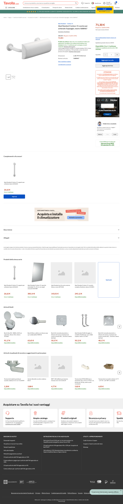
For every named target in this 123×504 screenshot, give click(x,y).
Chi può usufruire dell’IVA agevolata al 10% (16, 457)
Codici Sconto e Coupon (90, 440)
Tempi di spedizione (9, 447)
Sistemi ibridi (68, 7)
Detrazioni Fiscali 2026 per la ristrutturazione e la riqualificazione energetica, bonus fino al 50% (58, 441)
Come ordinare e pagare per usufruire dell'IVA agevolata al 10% (21, 461)
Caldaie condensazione (81, 7)
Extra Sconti (108, 7)
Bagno (10, 17)
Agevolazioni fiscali (96, 7)
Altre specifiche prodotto (64, 61)
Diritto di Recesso (72, 493)
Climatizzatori (46, 7)
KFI (64, 501)
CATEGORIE (11, 7)
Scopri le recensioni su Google (67, 11)
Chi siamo (37, 493)
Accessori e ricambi (33, 17)
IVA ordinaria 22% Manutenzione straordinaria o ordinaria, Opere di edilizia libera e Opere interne (60, 451)
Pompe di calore (57, 7)
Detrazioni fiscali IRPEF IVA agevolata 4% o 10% (107, 144)
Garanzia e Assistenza (64, 31)
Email (115, 134)
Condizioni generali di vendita (58, 493)
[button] (119, 326)
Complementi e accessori (64, 64)
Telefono (100, 134)
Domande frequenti (9, 440)
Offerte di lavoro (46, 493)
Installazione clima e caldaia (30, 7)
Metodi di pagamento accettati (13, 454)
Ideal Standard (62, 23)
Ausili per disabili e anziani (20, 17)
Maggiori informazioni (69, 46)
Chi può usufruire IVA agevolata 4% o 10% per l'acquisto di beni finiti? (60, 446)
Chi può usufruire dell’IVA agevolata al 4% (16, 465)
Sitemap (85, 447)
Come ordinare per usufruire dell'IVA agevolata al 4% (19, 468)
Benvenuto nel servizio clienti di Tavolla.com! (22, 493)
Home (5, 17)
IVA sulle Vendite (9, 450)
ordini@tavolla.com (110, 91)
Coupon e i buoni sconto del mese (93, 444)
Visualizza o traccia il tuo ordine (13, 444)
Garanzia (80, 493)
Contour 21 (70, 23)
